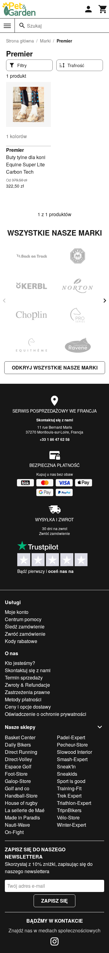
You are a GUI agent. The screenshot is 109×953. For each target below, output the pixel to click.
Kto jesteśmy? (20, 662)
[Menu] (7, 26)
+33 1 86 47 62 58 (55, 439)
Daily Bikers (18, 744)
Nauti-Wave (17, 824)
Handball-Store (21, 795)
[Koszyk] (103, 9)
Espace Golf (18, 766)
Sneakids (67, 773)
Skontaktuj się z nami (54, 419)
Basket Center (20, 737)
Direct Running (21, 751)
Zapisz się (54, 900)
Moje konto (16, 611)
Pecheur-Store (72, 744)
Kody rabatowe (21, 641)
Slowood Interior (74, 751)
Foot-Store (16, 773)
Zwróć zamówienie (54, 533)
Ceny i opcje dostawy (28, 706)
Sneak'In (66, 766)
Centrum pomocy (23, 619)
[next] (105, 300)
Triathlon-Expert (74, 802)
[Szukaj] (22, 25)
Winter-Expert (71, 824)
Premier (15, 149)
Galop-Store (18, 781)
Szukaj (34, 25)
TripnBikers (69, 810)
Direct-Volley (18, 759)
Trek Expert (69, 795)
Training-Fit (69, 788)
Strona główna (20, 41)
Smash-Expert (72, 759)
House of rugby (21, 802)
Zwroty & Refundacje (27, 684)
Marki (45, 41)
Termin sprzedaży (24, 677)
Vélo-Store (68, 817)
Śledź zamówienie (25, 626)
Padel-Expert (71, 737)
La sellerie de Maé (25, 810)
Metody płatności (23, 699)
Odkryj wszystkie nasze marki (54, 367)
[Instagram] (54, 942)
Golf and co (17, 788)
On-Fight (14, 832)
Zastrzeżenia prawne (27, 692)
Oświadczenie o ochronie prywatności (45, 713)
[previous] (4, 300)
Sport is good (71, 781)
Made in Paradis (22, 817)
